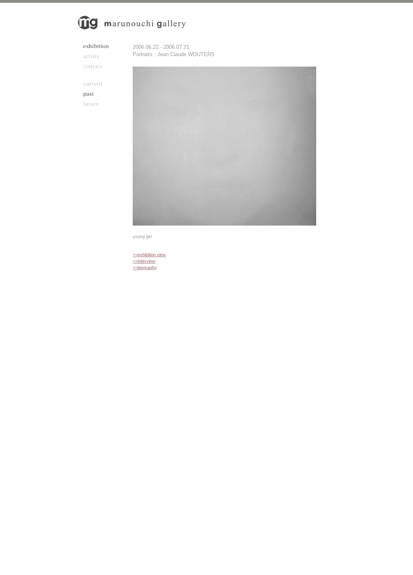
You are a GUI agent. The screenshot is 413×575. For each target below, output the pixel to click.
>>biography (145, 267)
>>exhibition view (149, 254)
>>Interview (144, 261)
